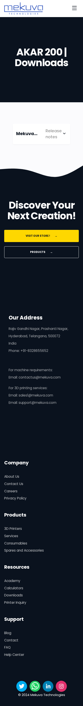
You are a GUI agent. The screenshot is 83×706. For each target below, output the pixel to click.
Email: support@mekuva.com (32, 402)
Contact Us (13, 483)
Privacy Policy (15, 498)
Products (41, 252)
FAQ (7, 647)
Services (11, 536)
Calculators (13, 588)
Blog (7, 633)
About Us (11, 476)
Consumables (15, 543)
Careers (10, 491)
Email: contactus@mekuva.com (35, 377)
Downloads (13, 595)
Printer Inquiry (15, 602)
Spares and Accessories (24, 550)
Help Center (14, 654)
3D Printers (13, 528)
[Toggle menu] (74, 8)
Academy (12, 580)
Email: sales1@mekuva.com (31, 395)
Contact (11, 640)
